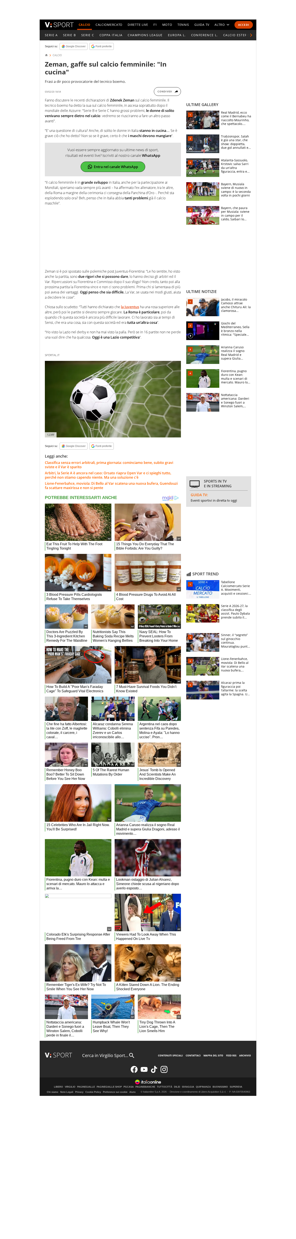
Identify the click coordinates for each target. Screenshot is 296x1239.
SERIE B (69, 35)
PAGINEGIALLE (86, 1087)
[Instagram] (164, 1072)
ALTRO (220, 24)
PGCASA (129, 1087)
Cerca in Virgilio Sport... (105, 1055)
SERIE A (51, 35)
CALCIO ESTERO (236, 35)
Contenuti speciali (170, 1055)
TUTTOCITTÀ (164, 1087)
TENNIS (183, 24)
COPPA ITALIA (111, 35)
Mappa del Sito (213, 1055)
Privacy (79, 1092)
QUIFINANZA (203, 1087)
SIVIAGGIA (188, 1087)
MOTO (167, 24)
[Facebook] (134, 1072)
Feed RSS (231, 1055)
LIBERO (58, 1087)
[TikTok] (154, 1072)
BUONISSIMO (220, 1087)
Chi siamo (52, 1092)
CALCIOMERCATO (109, 24)
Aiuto (132, 1092)
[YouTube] (144, 1072)
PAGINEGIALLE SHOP (109, 1087)
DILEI (177, 1087)
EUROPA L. (177, 35)
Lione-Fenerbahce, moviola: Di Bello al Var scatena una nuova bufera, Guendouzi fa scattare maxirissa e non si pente (111, 485)
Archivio (245, 1055)
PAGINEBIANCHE (145, 1087)
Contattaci (193, 1055)
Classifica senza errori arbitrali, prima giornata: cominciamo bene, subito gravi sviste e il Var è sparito (109, 464)
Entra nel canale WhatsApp (116, 166)
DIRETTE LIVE (138, 24)
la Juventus (130, 306)
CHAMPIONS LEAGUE (145, 35)
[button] (251, 35)
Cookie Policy (93, 1092)
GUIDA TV (201, 24)
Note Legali (66, 1092)
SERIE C (87, 35)
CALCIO (84, 24)
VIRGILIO (70, 1087)
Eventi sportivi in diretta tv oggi (214, 500)
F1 (155, 24)
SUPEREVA (236, 1087)
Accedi (243, 25)
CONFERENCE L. (204, 35)
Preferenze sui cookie (115, 1092)
